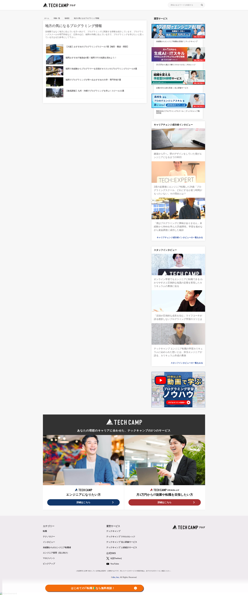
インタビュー (49, 542)
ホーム (46, 18)
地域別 (67, 18)
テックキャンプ (113, 531)
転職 (45, 531)
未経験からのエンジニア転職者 (57, 547)
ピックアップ (49, 563)
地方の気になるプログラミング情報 (86, 18)
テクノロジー (49, 536)
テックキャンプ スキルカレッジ (120, 536)
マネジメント (49, 558)
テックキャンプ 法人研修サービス (121, 542)
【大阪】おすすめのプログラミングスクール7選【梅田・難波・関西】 (97, 46)
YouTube (114, 564)
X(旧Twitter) (116, 558)
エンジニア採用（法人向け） (56, 553)
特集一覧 (57, 18)
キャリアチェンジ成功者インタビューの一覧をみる (180, 237)
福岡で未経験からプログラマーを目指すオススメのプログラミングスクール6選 (101, 69)
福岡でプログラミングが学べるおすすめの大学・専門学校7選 (93, 80)
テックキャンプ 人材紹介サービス (121, 547)
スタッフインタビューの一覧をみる (187, 363)
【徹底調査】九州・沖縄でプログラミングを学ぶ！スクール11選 (95, 91)
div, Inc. (116, 577)
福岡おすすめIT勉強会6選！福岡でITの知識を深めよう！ (91, 57)
